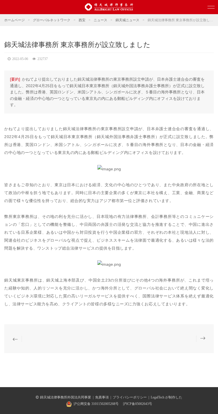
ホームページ (14, 20)
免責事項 (102, 397)
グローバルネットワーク (51, 20)
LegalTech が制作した (166, 397)
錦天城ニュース (127, 20)
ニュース (100, 20)
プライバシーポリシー (130, 397)
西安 (82, 20)
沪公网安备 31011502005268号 (96, 404)
